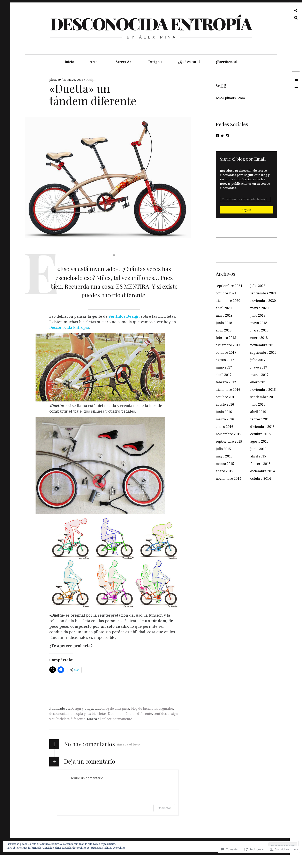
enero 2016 (224, 427)
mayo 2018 (258, 323)
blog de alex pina (115, 708)
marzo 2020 (259, 308)
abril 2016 (258, 412)
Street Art (124, 62)
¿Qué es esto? (189, 62)
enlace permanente (116, 719)
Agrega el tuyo (128, 744)
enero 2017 (259, 382)
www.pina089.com (230, 98)
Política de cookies (114, 847)
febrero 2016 (260, 419)
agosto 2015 (259, 441)
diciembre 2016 (228, 390)
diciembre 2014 (262, 471)
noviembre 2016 (263, 390)
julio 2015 (223, 449)
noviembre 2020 (263, 301)
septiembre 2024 (229, 286)
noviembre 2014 (228, 479)
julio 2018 (257, 315)
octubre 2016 (226, 397)
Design (154, 62)
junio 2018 (224, 323)
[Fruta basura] (296, 87)
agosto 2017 (225, 360)
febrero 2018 (226, 338)
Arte (93, 62)
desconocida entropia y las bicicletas (77, 714)
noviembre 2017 (263, 345)
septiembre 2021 (263, 293)
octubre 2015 (260, 434)
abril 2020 (224, 308)
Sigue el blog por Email (243, 159)
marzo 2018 (259, 330)
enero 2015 (224, 471)
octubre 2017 (226, 353)
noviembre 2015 (228, 434)
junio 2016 (224, 412)
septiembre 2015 (229, 441)
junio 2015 (258, 449)
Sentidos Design (124, 316)
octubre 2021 (226, 293)
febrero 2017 (226, 382)
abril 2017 (224, 375)
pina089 (55, 79)
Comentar (164, 808)
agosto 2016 (225, 404)
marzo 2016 (225, 419)
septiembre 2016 (263, 397)
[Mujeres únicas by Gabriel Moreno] (296, 95)
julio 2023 (257, 286)
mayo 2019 (224, 315)
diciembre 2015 (262, 427)
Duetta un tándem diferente (130, 714)
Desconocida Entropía (150, 23)
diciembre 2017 (228, 345)
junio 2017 (224, 367)
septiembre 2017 (263, 353)
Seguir (246, 209)
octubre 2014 (260, 479)
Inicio (69, 62)
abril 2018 (224, 330)
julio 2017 (257, 360)
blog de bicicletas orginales (152, 708)
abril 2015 (258, 456)
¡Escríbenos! (226, 62)
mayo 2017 (258, 367)
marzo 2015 (225, 464)
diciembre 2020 (228, 301)
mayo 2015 (224, 456)
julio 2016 (257, 404)
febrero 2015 (260, 464)
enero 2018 (259, 338)
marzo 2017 (259, 375)
